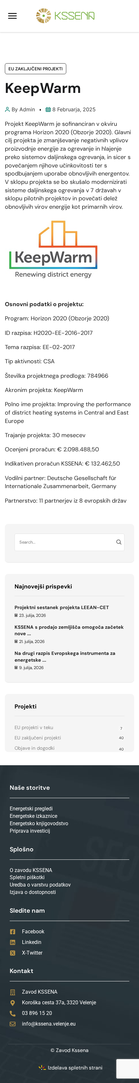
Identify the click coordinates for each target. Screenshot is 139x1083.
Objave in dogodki (35, 748)
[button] (12, 16)
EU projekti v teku (34, 727)
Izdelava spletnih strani (75, 1067)
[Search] (118, 542)
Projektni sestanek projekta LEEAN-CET (62, 607)
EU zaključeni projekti (35, 68)
